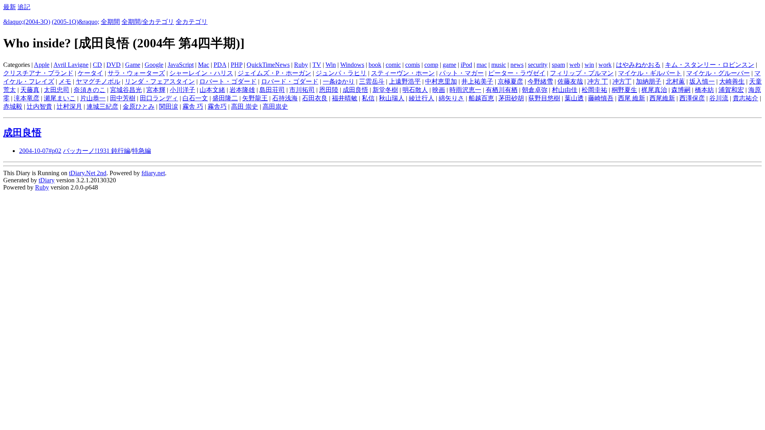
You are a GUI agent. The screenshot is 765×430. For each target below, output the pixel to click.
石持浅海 (285, 98)
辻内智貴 (39, 106)
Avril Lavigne (70, 64)
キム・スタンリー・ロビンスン (709, 64)
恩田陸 (328, 89)
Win (331, 64)
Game (132, 64)
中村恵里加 (441, 81)
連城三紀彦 (102, 106)
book (375, 64)
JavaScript (181, 64)
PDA (220, 64)
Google (154, 64)
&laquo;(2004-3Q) (26, 21)
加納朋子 (648, 81)
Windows (352, 64)
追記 (24, 7)
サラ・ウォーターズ (136, 73)
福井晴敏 (344, 98)
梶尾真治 (654, 89)
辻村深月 (69, 106)
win (589, 64)
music (498, 64)
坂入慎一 (702, 81)
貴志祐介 (745, 98)
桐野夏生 (624, 89)
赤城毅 (12, 106)
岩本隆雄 (242, 89)
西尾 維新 (631, 98)
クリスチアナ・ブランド (38, 73)
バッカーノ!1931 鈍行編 (96, 150)
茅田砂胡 (511, 98)
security (537, 64)
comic (393, 64)
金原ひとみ (139, 106)
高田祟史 (275, 106)
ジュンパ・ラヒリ (341, 73)
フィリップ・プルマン (582, 73)
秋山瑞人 (391, 98)
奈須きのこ (90, 89)
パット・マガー (461, 73)
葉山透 (574, 98)
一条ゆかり (339, 81)
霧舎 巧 (192, 106)
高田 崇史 (244, 106)
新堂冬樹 (385, 89)
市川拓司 (302, 89)
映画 (438, 89)
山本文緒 (212, 89)
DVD (113, 64)
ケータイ (90, 73)
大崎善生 (732, 81)
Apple (41, 64)
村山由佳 (564, 89)
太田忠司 (56, 89)
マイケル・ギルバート (650, 73)
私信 (368, 98)
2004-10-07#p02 (40, 150)
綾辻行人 (421, 98)
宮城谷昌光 (126, 89)
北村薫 (675, 81)
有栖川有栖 (502, 89)
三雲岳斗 (371, 81)
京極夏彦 (510, 81)
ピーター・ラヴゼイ (516, 73)
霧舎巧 (217, 106)
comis (412, 64)
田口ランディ (159, 98)
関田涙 (168, 106)
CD (97, 64)
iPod (466, 64)
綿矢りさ (451, 98)
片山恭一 (93, 98)
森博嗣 (680, 89)
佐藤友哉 (570, 81)
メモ (65, 81)
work (605, 64)
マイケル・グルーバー (718, 73)
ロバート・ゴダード (228, 81)
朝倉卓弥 (534, 89)
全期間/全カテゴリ (148, 21)
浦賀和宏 (731, 89)
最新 (9, 7)
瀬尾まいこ (60, 98)
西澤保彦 (692, 98)
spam (558, 64)
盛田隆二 (225, 98)
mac (482, 64)
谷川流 (718, 98)
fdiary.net (153, 173)
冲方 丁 (597, 81)
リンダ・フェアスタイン (160, 81)
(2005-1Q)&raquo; (75, 21)
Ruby (301, 64)
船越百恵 (481, 98)
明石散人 (415, 89)
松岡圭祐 (594, 89)
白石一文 (195, 98)
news (517, 64)
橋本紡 (704, 89)
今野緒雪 (540, 81)
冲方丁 (622, 81)
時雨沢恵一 (465, 89)
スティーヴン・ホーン (403, 73)
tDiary (47, 180)
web (574, 64)
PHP (236, 64)
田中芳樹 (122, 98)
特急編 (141, 150)
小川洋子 (182, 89)
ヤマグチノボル (98, 81)
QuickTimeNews (268, 64)
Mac (203, 64)
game (449, 64)
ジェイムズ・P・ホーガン (274, 73)
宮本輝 (155, 89)
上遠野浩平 (405, 81)
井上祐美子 (477, 81)
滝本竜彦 (26, 98)
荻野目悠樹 (544, 98)
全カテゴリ (192, 21)
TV (316, 64)
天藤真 (29, 89)
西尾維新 (662, 98)
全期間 (110, 21)
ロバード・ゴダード (289, 81)
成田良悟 (355, 89)
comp (431, 64)
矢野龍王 (255, 98)
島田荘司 (272, 89)
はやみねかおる (638, 64)
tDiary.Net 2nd (87, 173)
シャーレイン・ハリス (201, 73)
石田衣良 (315, 98)
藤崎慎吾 (601, 98)
